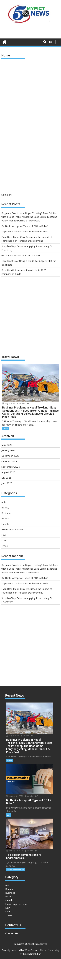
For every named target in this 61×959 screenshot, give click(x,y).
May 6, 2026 (9, 403)
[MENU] (58, 42)
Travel (5, 428)
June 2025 (6, 483)
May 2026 (6, 444)
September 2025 (10, 466)
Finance (5, 518)
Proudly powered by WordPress (19, 950)
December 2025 (10, 455)
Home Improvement (12, 529)
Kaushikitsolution (32, 953)
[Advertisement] (30, 93)
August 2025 (8, 472)
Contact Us (11, 933)
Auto (3, 502)
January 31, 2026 (15, 796)
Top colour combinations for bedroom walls (24, 231)
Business (6, 513)
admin (22, 403)
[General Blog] (4, 42)
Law (3, 534)
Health (5, 523)
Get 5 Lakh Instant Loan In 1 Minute (20, 255)
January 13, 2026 (15, 850)
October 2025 (9, 461)
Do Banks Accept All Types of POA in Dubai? (24, 226)
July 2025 (6, 477)
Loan (4, 540)
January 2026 (8, 450)
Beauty (5, 507)
